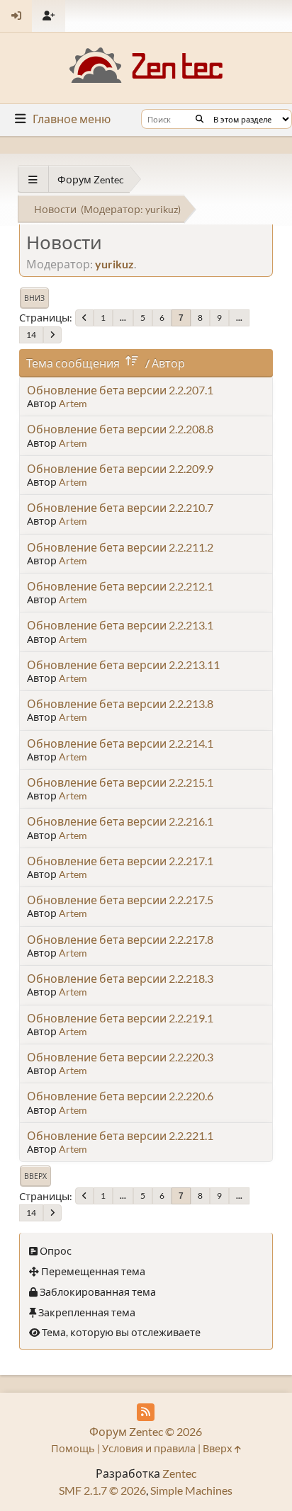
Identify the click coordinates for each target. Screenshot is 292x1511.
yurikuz (161, 209)
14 (31, 334)
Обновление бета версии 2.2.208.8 (120, 428)
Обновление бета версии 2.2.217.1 (120, 860)
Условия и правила (149, 1448)
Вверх (35, 1176)
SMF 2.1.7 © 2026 (102, 1490)
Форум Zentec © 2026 (145, 1431)
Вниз (34, 298)
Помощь (73, 1448)
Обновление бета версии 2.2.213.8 (120, 703)
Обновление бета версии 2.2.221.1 (120, 1135)
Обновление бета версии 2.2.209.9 (120, 468)
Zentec (179, 1473)
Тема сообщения (73, 363)
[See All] (33, 179)
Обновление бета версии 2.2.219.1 (120, 1018)
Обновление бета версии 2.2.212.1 (120, 586)
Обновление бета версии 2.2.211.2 (120, 547)
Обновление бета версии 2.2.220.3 (120, 1057)
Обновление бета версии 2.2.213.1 (120, 625)
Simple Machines (191, 1490)
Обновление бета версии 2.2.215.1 (120, 782)
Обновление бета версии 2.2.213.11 (123, 664)
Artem (73, 403)
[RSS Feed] (146, 1412)
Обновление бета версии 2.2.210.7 (120, 507)
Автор (168, 363)
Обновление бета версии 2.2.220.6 (120, 1095)
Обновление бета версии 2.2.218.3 (120, 978)
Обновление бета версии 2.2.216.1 (120, 821)
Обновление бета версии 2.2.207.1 (120, 390)
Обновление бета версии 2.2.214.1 (120, 743)
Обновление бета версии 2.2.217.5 (120, 899)
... (123, 317)
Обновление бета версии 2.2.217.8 (120, 939)
